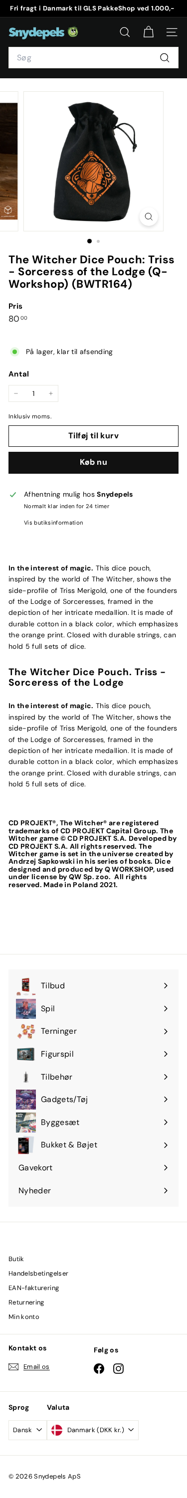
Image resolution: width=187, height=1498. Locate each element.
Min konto (23, 1316)
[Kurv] (148, 32)
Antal (18, 374)
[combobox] (93, 58)
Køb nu (93, 462)
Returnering (26, 1302)
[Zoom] (149, 216)
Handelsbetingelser (38, 1273)
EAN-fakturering (33, 1288)
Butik (16, 1259)
